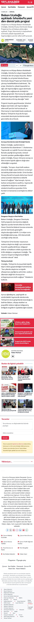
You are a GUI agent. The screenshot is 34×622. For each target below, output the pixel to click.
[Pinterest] (13, 530)
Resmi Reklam (21, 568)
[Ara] (29, 2)
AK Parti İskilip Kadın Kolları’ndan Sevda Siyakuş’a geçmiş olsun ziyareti (24, 378)
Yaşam (21, 616)
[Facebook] (7, 530)
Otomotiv (21, 609)
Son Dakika (12, 7)
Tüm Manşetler (24, 548)
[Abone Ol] (28, 65)
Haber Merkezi (16, 352)
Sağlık (15, 611)
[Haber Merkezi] (5, 354)
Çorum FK (30, 7)
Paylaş (5, 65)
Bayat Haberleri (8, 591)
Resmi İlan (11, 568)
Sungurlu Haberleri (9, 614)
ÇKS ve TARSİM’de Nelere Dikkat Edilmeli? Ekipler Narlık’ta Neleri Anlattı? (8, 395)
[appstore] (12, 560)
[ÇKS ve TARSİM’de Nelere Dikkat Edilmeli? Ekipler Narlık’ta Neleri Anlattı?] (8, 388)
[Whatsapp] (26, 530)
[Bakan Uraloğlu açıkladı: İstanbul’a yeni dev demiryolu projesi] (17, 53)
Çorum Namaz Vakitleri (6, 542)
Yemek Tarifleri (8, 618)
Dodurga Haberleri (9, 598)
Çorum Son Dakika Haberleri (11, 596)
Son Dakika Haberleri (9, 554)
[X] (10, 530)
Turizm (20, 614)
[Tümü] (32, 462)
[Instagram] (17, 530)
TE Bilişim (30, 603)
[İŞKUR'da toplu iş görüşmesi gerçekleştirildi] (8, 403)
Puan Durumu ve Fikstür (7, 549)
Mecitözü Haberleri (9, 604)
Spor (14, 613)
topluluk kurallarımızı (18, 444)
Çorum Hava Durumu (26, 535)
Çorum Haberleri (8, 594)
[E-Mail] (12, 356)
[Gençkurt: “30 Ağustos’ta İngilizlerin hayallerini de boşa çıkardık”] (25, 388)
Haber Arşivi (23, 554)
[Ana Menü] (31, 2)
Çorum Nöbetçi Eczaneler (6, 536)
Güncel (12, 12)
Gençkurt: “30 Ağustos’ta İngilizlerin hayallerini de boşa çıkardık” (25, 395)
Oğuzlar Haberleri (8, 606)
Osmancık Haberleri (9, 609)
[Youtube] (23, 530)
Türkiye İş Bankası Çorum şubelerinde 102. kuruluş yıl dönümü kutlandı (25, 410)
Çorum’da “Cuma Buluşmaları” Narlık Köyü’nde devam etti (7, 377)
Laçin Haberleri (19, 603)
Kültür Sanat (7, 603)
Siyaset (6, 613)
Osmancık (21, 7)
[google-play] (21, 560)
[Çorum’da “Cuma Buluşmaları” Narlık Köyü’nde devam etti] (8, 370)
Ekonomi (6, 599)
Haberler (4, 12)
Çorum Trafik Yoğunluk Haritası (25, 542)
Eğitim (20, 598)
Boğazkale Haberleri (9, 592)
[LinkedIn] (20, 530)
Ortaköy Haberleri (8, 608)
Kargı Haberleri (21, 601)
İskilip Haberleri (8, 601)
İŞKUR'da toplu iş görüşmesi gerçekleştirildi (8, 409)
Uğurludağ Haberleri (9, 616)
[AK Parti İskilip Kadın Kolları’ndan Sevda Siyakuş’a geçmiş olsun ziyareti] (25, 370)
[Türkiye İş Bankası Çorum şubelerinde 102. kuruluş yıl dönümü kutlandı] (25, 403)
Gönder (5, 438)
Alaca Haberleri (8, 589)
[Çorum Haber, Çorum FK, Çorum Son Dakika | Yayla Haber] (10, 2)
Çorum (3, 7)
